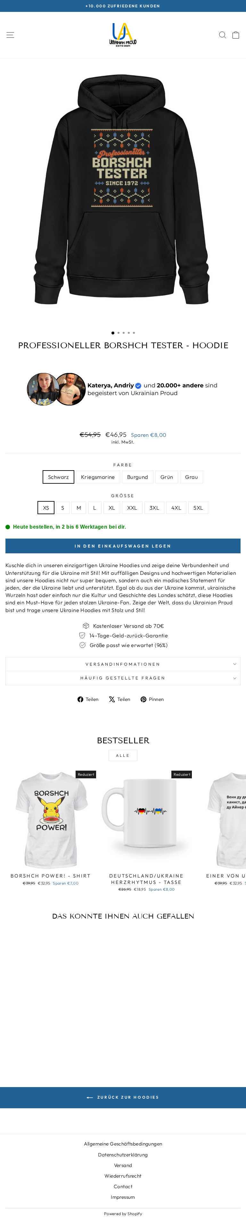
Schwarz (58, 476)
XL (112, 507)
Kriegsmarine (98, 476)
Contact (123, 1186)
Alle (123, 755)
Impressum (123, 1197)
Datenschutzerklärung (123, 1155)
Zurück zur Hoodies (127, 1097)
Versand (123, 1165)
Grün (166, 476)
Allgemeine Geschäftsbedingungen (123, 1144)
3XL (154, 507)
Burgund (137, 476)
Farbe (123, 464)
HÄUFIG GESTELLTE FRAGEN (123, 677)
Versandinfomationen (123, 664)
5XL (198, 507)
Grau (191, 476)
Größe (123, 495)
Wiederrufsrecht (122, 1176)
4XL (176, 507)
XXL (132, 507)
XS (46, 507)
